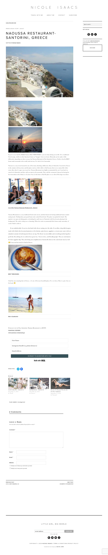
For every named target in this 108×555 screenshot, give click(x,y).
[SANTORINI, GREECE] (18, 383)
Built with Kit (39, 360)
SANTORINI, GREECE (16, 390)
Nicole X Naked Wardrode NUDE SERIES (59, 390)
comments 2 (22, 28)
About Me (50, 15)
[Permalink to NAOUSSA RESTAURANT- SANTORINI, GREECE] (39, 97)
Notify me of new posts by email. (19, 468)
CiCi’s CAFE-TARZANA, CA (12, 483)
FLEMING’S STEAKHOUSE (66, 483)
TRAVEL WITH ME (37, 15)
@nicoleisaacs (95, 41)
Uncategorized (11, 23)
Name (11, 452)
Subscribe (73, 15)
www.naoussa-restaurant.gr (16, 333)
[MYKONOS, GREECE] (39, 383)
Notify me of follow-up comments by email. (21, 465)
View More (92, 47)
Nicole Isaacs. (48, 543)
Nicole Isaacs (16, 43)
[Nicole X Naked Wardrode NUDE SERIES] (60, 383)
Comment (12, 429)
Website (11, 462)
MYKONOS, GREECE (37, 390)
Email (11, 457)
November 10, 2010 (14, 28)
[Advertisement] (39, 503)
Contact (61, 15)
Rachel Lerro (60, 546)
